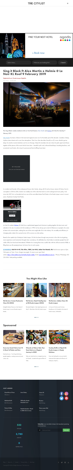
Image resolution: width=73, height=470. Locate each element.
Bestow (41, 400)
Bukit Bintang (42, 403)
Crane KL (41, 392)
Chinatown (7, 394)
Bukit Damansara (8, 403)
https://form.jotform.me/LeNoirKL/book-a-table (20, 255)
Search (63, 62)
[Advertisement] (36, 19)
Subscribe (66, 430)
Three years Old (43, 408)
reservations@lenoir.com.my (46, 255)
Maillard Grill (8, 400)
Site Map (32, 462)
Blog (4, 462)
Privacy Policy (24, 462)
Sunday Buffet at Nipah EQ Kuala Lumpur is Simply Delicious (57, 350)
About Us (10, 462)
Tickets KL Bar (8, 408)
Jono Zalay (23, 392)
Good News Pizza (10, 392)
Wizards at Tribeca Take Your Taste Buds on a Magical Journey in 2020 (35, 350)
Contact (17, 462)
